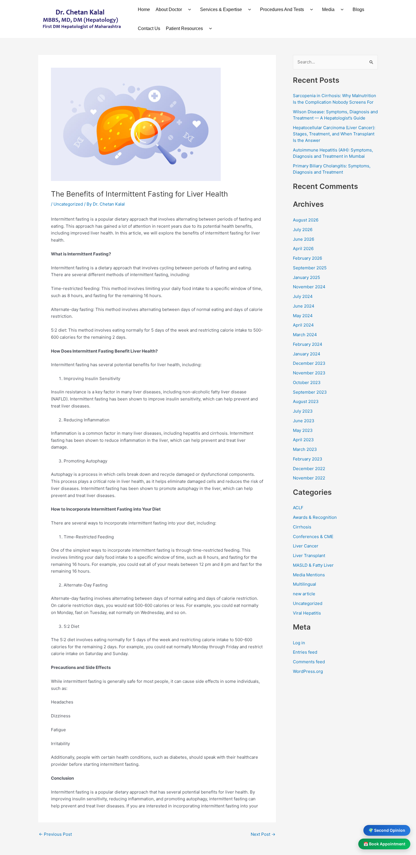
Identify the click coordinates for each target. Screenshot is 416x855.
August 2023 (306, 401)
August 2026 (305, 220)
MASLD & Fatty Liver (313, 565)
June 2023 (303, 420)
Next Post (263, 834)
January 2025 (306, 277)
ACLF (298, 507)
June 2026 (303, 239)
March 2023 (305, 449)
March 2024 (305, 334)
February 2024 (307, 344)
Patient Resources (184, 28)
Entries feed (305, 652)
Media (328, 9)
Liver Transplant (309, 555)
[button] (188, 9)
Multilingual (304, 584)
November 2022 (309, 478)
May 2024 (303, 315)
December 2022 (309, 468)
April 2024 (303, 325)
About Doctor (169, 9)
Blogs (358, 9)
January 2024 (306, 354)
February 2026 (307, 258)
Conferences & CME (313, 536)
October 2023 (307, 382)
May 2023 (303, 430)
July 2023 (303, 411)
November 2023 (309, 373)
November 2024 (309, 286)
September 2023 (310, 392)
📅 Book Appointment (384, 843)
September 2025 (310, 267)
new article (304, 593)
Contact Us (149, 28)
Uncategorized (68, 204)
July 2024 (303, 296)
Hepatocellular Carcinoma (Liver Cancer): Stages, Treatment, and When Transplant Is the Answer (334, 134)
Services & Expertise (221, 9)
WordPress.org (308, 671)
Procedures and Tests (282, 9)
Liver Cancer (305, 546)
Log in (299, 642)
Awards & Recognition (315, 517)
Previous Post (55, 834)
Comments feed (309, 661)
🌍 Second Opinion (386, 830)
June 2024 (303, 306)
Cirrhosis (302, 527)
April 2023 (303, 439)
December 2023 (309, 363)
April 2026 (303, 248)
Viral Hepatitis (307, 613)
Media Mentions (309, 574)
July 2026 (302, 229)
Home (144, 9)
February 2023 (307, 459)
